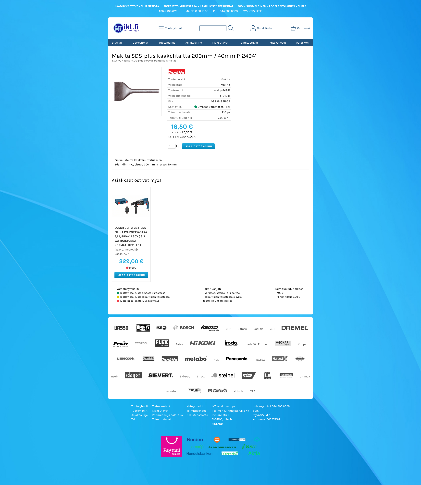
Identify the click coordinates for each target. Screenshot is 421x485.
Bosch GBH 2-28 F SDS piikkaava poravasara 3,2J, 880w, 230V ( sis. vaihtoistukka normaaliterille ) (130, 236)
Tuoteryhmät (139, 42)
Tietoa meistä (161, 406)
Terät (127, 60)
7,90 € (222, 117)
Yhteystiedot (277, 42)
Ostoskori (302, 42)
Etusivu (117, 42)
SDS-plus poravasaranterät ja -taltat (154, 60)
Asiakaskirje (194, 42)
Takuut (136, 419)
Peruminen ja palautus (167, 415)
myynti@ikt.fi (262, 415)
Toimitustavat (248, 42)
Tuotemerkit (167, 42)
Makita (225, 79)
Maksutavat (220, 42)
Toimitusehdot (196, 410)
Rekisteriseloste (197, 415)
